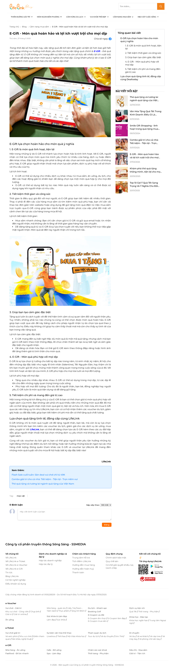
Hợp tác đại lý (46, 564)
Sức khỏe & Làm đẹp (57, 616)
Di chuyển (134, 633)
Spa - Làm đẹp (54, 653)
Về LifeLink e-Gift (14, 568)
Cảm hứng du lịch (74, 17)
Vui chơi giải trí (12, 633)
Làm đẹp (51, 619)
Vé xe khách (143, 636)
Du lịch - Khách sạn (97, 608)
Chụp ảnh (35, 611)
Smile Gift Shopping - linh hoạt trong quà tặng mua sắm (144, 127)
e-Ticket (9, 628)
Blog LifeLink (12, 576)
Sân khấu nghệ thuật (22, 639)
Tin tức (8, 572)
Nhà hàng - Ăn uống (15, 650)
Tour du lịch (94, 636)
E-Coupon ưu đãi (96, 615)
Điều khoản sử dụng (15, 583)
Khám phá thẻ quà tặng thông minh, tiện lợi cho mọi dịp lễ (145, 170)
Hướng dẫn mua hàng (83, 565)
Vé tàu (132, 636)
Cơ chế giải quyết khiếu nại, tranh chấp (120, 566)
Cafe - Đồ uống (54, 650)
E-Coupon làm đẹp (117, 618)
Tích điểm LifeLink (81, 561)
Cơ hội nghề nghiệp (15, 580)
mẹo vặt (21, 496)
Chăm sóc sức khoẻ (97, 650)
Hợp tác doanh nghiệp (50, 560)
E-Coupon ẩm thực (97, 618)
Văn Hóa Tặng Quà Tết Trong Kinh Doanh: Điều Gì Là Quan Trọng (145, 113)
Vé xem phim (11, 636)
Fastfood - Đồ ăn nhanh (17, 653)
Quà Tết (133, 611)
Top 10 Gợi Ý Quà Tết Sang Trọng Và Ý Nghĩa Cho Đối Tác (144, 184)
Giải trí (8, 614)
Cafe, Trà (71, 608)
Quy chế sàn (112, 561)
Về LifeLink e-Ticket (15, 561)
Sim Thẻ (119, 636)
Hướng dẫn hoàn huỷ (83, 568)
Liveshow (51, 636)
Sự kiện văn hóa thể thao (59, 633)
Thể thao (61, 636)
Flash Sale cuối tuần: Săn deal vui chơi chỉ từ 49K (38, 474)
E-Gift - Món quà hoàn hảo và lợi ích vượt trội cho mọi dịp (144, 156)
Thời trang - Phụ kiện (148, 611)
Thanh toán (78, 572)
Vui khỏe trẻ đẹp (98, 17)
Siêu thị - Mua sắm (138, 650)
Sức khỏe (61, 619)
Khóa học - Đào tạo (138, 617)
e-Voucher (10, 603)
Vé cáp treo (155, 636)
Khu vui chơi (26, 636)
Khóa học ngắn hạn (138, 620)
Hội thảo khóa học (76, 636)
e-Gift (8, 645)
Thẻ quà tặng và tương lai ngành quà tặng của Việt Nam (43, 483)
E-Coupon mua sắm (97, 621)
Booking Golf (94, 611)
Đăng (106, 525)
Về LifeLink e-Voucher (16, 565)
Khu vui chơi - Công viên (17, 611)
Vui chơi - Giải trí (13, 608)
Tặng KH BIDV (78, 611)
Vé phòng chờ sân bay (150, 639)
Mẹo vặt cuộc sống (147, 17)
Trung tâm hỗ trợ (81, 557)
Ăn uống (9, 619)
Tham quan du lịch (97, 633)
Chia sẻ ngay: (101, 38)
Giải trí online (20, 614)
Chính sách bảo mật (116, 557)
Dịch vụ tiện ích (137, 608)
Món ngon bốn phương (48, 17)
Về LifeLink (10, 557)
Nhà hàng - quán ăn (56, 608)
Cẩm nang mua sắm (122, 17)
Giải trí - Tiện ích (137, 653)
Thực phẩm (64, 611)
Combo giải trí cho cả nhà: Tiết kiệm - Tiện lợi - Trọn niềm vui (45, 479)
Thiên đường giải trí (20, 17)
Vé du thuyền (107, 636)
